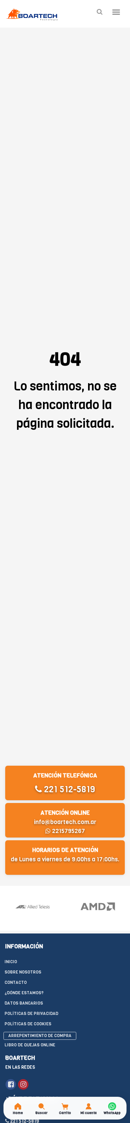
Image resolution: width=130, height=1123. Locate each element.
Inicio (11, 962)
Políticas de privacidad (31, 1013)
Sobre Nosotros (23, 972)
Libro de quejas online (30, 1045)
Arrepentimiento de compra (39, 1035)
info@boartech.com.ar (65, 822)
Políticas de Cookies (28, 1024)
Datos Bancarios (24, 1003)
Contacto (16, 982)
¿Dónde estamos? (24, 993)
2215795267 (68, 831)
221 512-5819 (68, 789)
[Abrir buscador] (99, 11)
